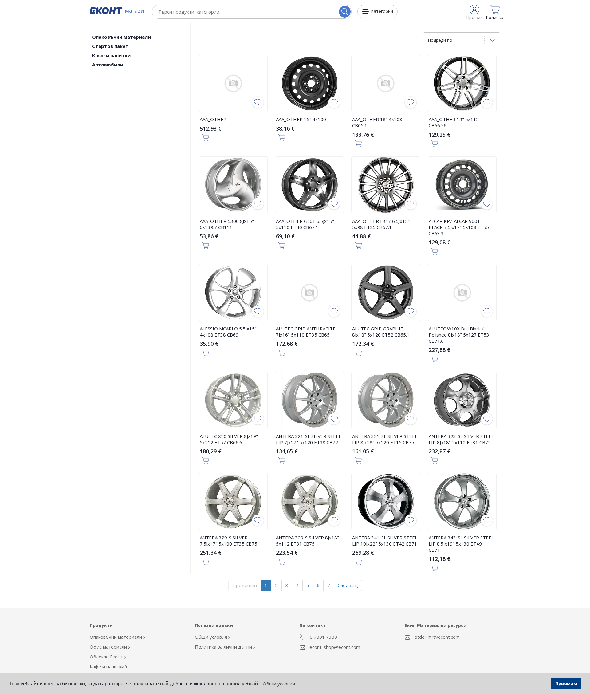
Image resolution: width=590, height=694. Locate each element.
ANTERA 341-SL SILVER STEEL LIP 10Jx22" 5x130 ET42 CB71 (384, 540)
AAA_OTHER (213, 119)
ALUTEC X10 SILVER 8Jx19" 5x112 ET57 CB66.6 (229, 439)
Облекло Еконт (107, 656)
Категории (382, 11)
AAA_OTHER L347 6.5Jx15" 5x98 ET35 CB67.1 (381, 224)
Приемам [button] (566, 683)
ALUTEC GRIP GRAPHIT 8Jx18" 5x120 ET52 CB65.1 (381, 331)
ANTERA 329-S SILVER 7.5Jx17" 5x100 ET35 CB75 (228, 540)
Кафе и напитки (111, 55)
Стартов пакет (110, 46)
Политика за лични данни (224, 647)
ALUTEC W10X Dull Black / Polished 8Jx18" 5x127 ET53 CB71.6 (459, 334)
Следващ (348, 585)
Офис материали (109, 647)
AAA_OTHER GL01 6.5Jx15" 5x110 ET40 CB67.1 (305, 224)
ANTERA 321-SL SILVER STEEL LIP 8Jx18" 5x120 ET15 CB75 (384, 439)
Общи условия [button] (279, 683)
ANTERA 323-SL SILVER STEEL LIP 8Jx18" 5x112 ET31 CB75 (461, 439)
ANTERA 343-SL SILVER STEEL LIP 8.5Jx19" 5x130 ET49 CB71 (461, 543)
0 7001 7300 (323, 637)
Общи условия (211, 637)
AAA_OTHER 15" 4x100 (301, 119)
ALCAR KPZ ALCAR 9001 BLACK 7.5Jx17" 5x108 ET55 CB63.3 (459, 227)
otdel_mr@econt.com (436, 637)
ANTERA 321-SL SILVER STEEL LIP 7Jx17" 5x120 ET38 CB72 (308, 439)
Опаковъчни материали (121, 37)
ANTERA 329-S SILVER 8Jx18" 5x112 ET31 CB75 (307, 540)
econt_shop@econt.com (334, 647)
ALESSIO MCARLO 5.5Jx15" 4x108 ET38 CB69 (228, 331)
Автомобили (107, 64)
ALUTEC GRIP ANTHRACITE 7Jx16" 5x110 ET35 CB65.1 (306, 331)
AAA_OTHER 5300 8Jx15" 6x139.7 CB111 (227, 224)
